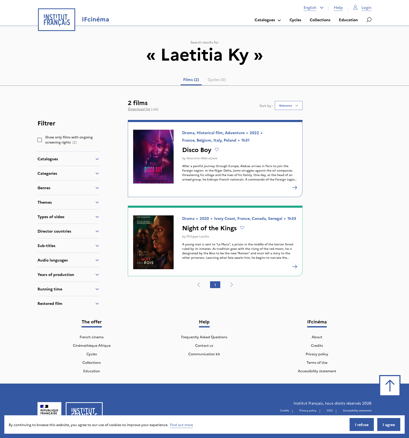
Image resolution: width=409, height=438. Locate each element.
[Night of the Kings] (294, 266)
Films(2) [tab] (191, 79)
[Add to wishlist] (217, 149)
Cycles (295, 19)
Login (366, 7)
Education (348, 19)
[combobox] (314, 7)
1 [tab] (215, 284)
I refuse (362, 424)
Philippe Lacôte (198, 236)
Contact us (204, 345)
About (317, 336)
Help (338, 7)
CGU (330, 410)
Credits (317, 345)
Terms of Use (317, 362)
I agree (389, 424)
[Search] (369, 19)
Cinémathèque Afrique (92, 345)
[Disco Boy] (294, 187)
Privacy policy (317, 353)
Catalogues (265, 19)
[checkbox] (39, 140)
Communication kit (204, 353)
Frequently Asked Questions (204, 336)
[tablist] (204, 80)
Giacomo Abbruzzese (202, 158)
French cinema (92, 336)
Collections (320, 19)
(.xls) (143, 109)
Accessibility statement (317, 370)
